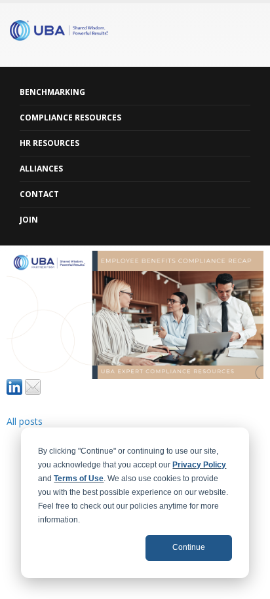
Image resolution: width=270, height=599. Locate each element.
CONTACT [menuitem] (39, 194)
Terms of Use (79, 478)
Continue (188, 547)
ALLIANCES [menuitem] (41, 168)
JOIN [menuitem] (29, 219)
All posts (25, 421)
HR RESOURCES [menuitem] (49, 143)
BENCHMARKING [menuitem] (52, 92)
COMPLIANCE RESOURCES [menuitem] (70, 117)
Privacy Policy (199, 464)
